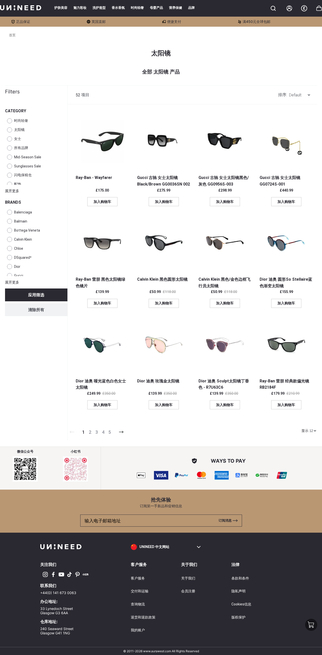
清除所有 (36, 309)
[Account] (289, 8)
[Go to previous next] (121, 432)
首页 (12, 35)
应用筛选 (36, 295)
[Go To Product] (102, 141)
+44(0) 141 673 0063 (58, 593)
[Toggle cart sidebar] (273, 8)
